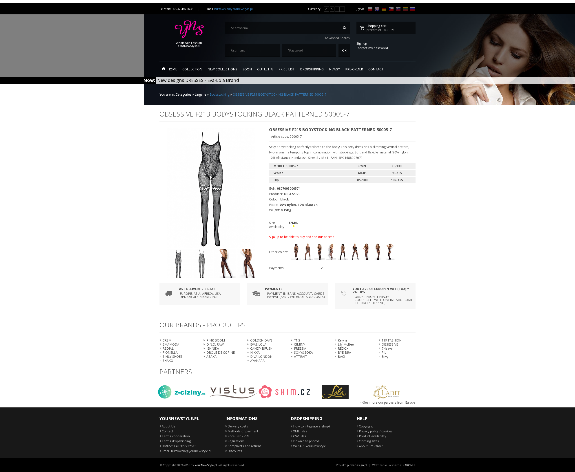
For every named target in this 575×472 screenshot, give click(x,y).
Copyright (366, 426)
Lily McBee (346, 344)
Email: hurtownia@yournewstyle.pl (186, 451)
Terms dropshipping (176, 441)
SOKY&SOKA (303, 352)
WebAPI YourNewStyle (309, 446)
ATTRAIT (300, 356)
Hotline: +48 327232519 (179, 446)
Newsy (334, 69)
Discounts (235, 451)
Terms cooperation (176, 436)
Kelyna (342, 340)
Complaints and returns (244, 446)
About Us (168, 426)
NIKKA (255, 352)
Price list (287, 69)
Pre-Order (354, 69)
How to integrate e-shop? (311, 426)
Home (172, 69)
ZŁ (326, 9)
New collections (222, 69)
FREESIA (300, 348)
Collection (192, 69)
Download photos (306, 441)
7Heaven (388, 348)
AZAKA (211, 356)
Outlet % (265, 69)
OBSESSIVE (390, 344)
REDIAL (168, 348)
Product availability (372, 436)
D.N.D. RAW (215, 344)
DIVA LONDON (261, 356)
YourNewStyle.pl (206, 465)
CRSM (167, 340)
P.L (384, 352)
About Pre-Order (371, 446)
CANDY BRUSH (261, 348)
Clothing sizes (369, 441)
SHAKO (168, 360)
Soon (247, 69)
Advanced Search (337, 38)
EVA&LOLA (258, 344)
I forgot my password (372, 48)
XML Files (300, 431)
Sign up (361, 43)
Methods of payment (243, 431)
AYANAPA (257, 360)
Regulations (236, 441)
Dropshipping (312, 69)
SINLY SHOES (172, 356)
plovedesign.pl (357, 465)
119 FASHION (392, 340)
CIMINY (299, 344)
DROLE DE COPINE (220, 352)
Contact (375, 69)
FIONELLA (170, 352)
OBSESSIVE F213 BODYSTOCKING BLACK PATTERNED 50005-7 (279, 94)
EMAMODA (171, 344)
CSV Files (299, 436)
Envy (385, 356)
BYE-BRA (344, 352)
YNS (297, 340)
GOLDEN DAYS (261, 340)
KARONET (409, 465)
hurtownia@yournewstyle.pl (233, 9)
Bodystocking (219, 94)
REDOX (343, 348)
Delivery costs (238, 426)
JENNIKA (212, 348)
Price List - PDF (239, 436)
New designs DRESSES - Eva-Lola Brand (198, 80)
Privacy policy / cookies (376, 431)
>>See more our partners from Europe (388, 402)
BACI (341, 356)
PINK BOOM (215, 340)
